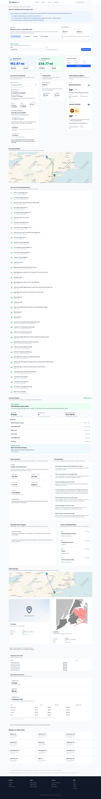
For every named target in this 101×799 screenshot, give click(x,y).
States (10, 784)
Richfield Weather (75, 85)
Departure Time (13, 82)
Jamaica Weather (75, 104)
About (74, 782)
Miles (84, 60)
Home (10, 6)
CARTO (90, 182)
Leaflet (79, 182)
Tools (49, 2)
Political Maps (33, 784)
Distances (56, 2)
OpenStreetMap (85, 182)
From (11, 47)
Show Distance (86, 49)
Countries (11, 782)
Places (37, 2)
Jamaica (56, 632)
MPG (76, 60)
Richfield (28, 6)
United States (16, 6)
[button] (46, 156)
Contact (75, 788)
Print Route (45, 36)
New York (22, 6)
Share (36, 36)
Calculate (78, 65)
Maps (43, 2)
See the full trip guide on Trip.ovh (30, 770)
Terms (74, 784)
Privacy (74, 786)
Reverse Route (16, 36)
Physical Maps (33, 782)
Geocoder (54, 784)
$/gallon (68, 60)
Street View (54, 786)
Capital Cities (12, 786)
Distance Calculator (56, 782)
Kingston (44, 84)
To (46, 47)
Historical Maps (33, 786)
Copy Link (27, 36)
